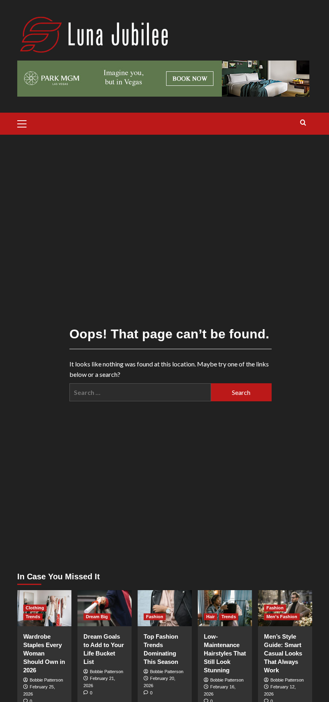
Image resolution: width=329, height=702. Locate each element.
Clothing (35, 607)
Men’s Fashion (281, 616)
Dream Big (97, 616)
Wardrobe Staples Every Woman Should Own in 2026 (44, 653)
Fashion (154, 616)
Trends (33, 616)
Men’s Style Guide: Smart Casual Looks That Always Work (283, 653)
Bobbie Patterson (46, 680)
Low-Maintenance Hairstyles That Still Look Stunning (225, 653)
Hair (210, 616)
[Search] (303, 123)
